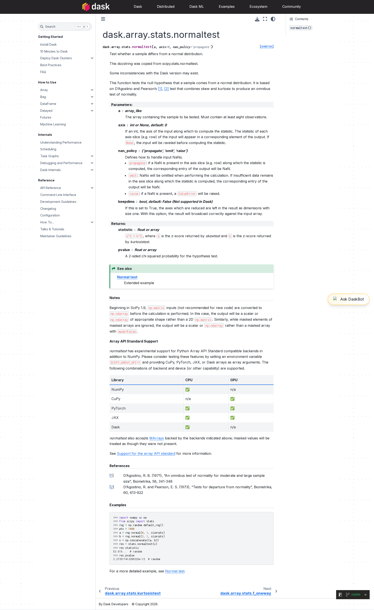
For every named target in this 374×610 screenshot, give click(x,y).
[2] (166, 88)
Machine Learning (53, 124)
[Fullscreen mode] (265, 19)
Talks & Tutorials (52, 229)
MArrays (156, 438)
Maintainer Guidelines (55, 236)
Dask (138, 6)
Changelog (48, 208)
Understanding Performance (61, 142)
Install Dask (48, 44)
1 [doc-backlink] (111, 475)
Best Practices (50, 65)
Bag (43, 97)
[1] (160, 88)
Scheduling (48, 149)
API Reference (50, 188)
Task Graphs (49, 156)
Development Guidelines (58, 201)
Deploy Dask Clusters (56, 58)
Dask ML (196, 6)
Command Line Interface (58, 195)
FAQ (43, 72)
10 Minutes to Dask (54, 51)
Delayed (46, 110)
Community (291, 6)
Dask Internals (50, 170)
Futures (45, 117)
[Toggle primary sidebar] (103, 19)
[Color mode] (273, 19)
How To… (47, 222)
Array (44, 90)
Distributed (165, 6)
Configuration (50, 215)
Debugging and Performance (61, 163)
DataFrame (48, 104)
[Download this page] (257, 19)
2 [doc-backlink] (112, 487)
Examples (227, 6)
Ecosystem (258, 6)
